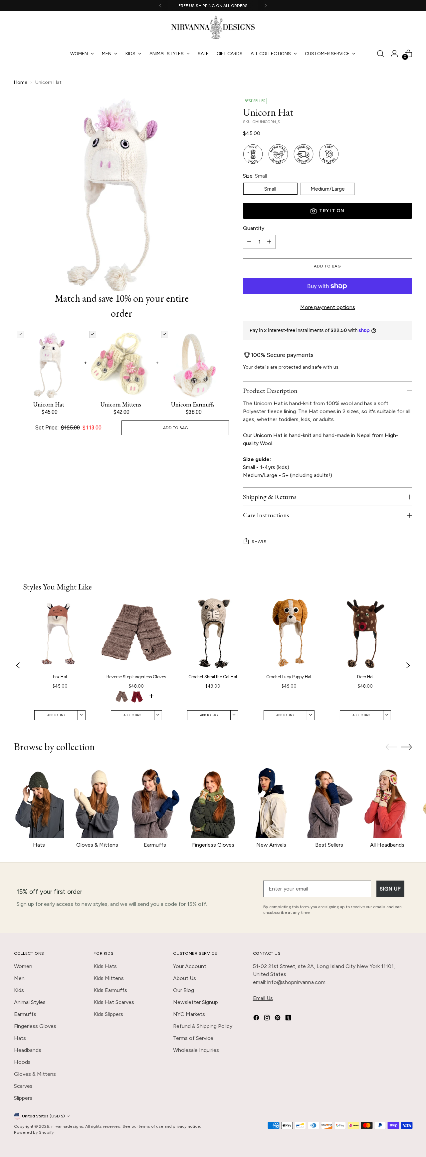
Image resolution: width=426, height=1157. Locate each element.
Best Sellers (329, 845)
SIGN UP (390, 888)
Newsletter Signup (195, 1002)
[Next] (265, 5)
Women (23, 966)
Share (259, 541)
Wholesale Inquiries (196, 1050)
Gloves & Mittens (97, 845)
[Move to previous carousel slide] (391, 747)
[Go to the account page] (394, 53)
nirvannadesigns (67, 1126)
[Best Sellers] (329, 800)
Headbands (27, 1050)
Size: (255, 176)
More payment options (327, 307)
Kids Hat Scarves (114, 1002)
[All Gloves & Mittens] (97, 800)
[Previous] (160, 5)
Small (270, 189)
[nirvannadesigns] (213, 27)
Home (20, 82)
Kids (19, 990)
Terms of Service (193, 1038)
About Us (184, 978)
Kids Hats (105, 966)
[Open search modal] (380, 53)
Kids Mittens (109, 978)
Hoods (22, 1062)
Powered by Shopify (34, 1132)
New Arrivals (271, 845)
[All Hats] (39, 800)
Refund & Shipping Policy (202, 1026)
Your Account (189, 966)
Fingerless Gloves (213, 845)
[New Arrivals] (271, 800)
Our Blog (183, 990)
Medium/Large (328, 189)
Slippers (23, 1098)
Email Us (263, 998)
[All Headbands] (387, 800)
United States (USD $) (43, 1115)
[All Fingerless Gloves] (213, 800)
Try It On (331, 211)
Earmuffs (155, 845)
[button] (122, 698)
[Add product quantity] (269, 241)
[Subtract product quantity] (249, 241)
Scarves (23, 1086)
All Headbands (387, 845)
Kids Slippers (108, 1014)
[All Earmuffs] (155, 800)
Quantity (253, 228)
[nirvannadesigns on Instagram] (268, 1018)
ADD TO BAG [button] (175, 427)
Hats (39, 845)
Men (19, 978)
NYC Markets (189, 1014)
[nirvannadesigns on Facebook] (257, 1018)
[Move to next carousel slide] (406, 746)
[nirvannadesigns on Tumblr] (289, 1018)
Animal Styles (30, 1002)
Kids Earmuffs (110, 990)
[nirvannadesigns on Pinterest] (278, 1018)
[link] (60, 665)
